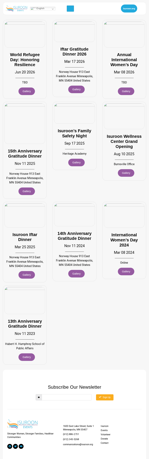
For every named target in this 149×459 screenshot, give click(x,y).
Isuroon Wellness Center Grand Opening (124, 141)
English (40, 8)
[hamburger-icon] (70, 9)
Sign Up (107, 397)
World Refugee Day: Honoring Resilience (25, 59)
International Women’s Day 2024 (124, 240)
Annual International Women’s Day (124, 59)
